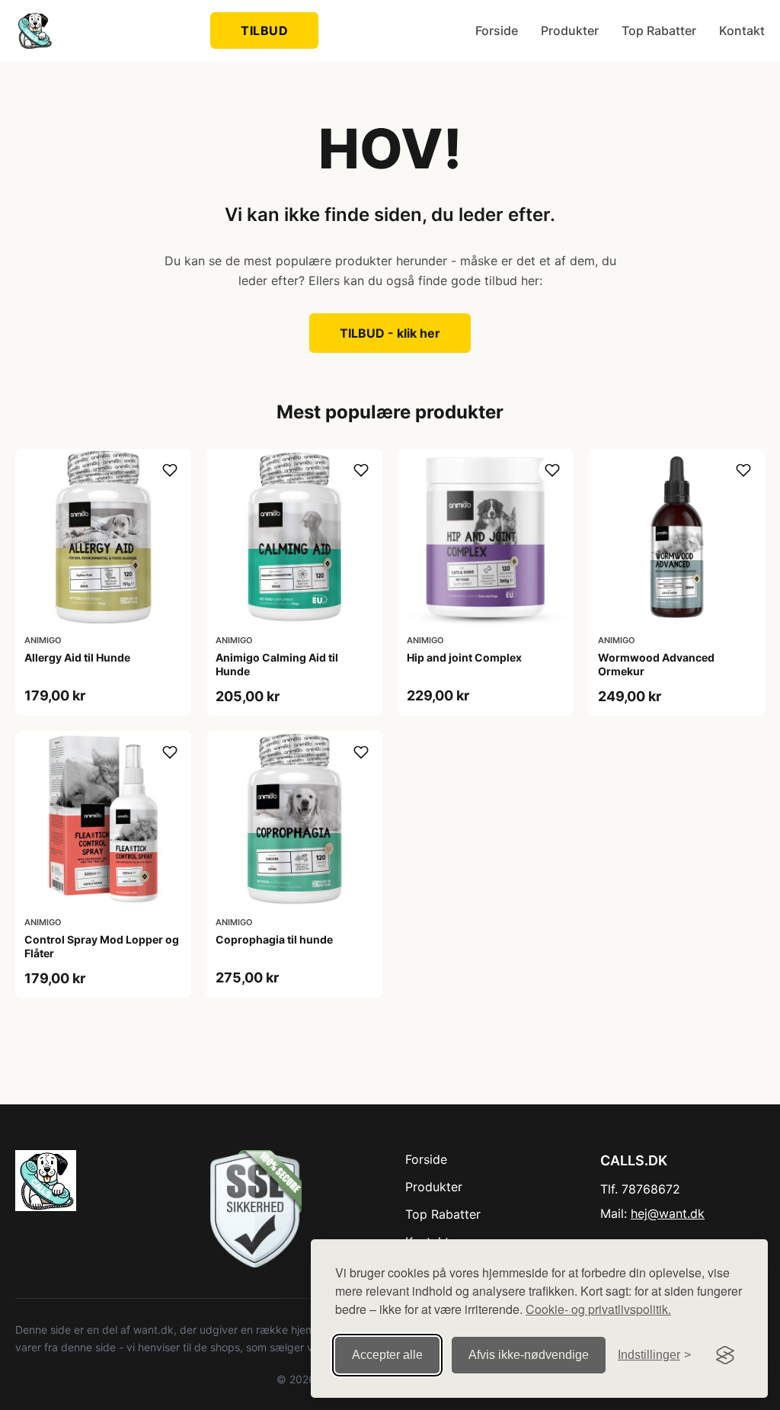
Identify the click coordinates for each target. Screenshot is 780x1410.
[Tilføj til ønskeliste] (170, 470)
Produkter (570, 30)
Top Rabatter (659, 30)
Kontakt (742, 30)
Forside (496, 30)
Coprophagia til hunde (274, 939)
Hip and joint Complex (464, 657)
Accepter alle (387, 1354)
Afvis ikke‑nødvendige (528, 1354)
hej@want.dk (668, 1213)
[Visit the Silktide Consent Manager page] (725, 1355)
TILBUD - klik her (390, 333)
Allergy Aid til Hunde (77, 657)
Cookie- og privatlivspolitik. (598, 1309)
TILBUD (264, 30)
